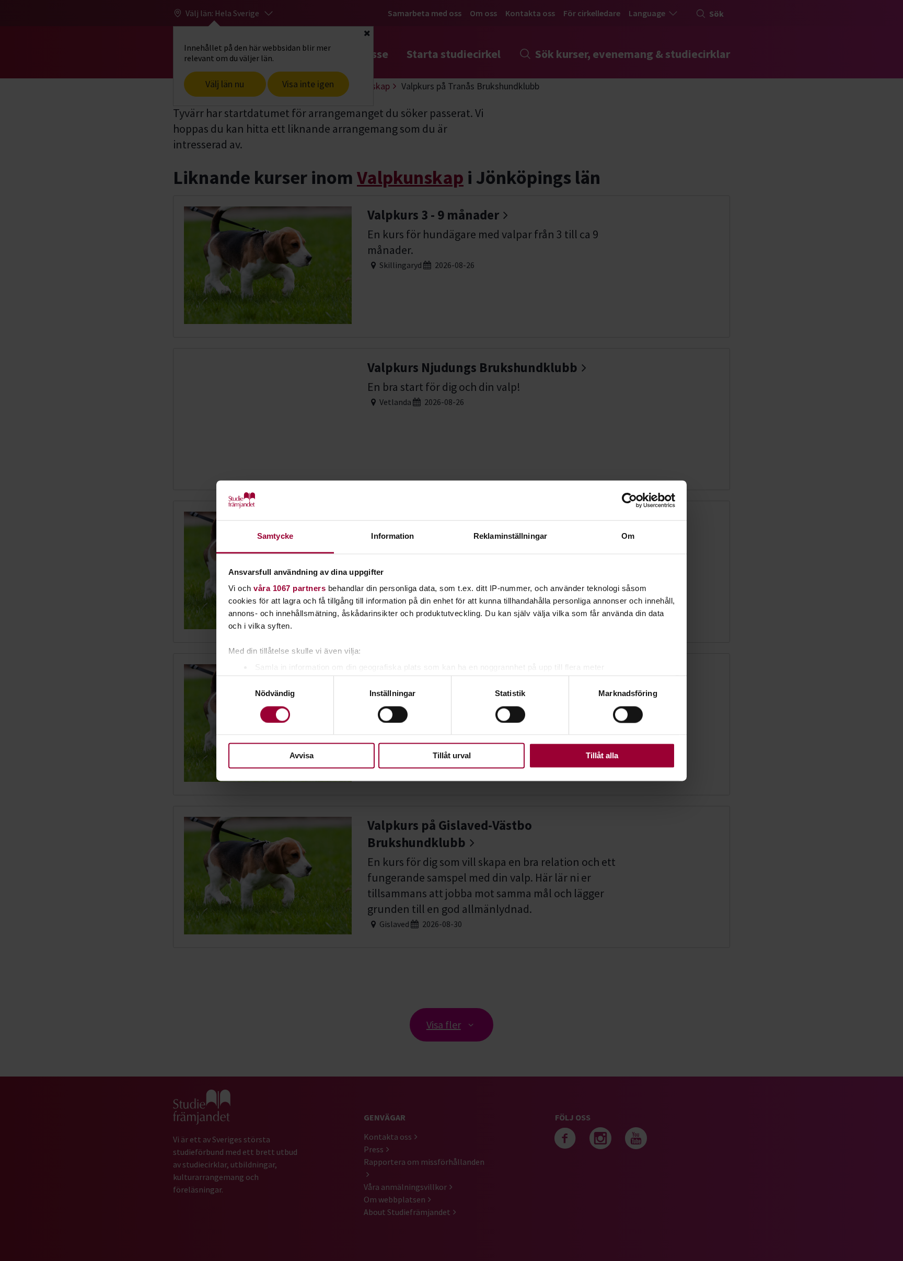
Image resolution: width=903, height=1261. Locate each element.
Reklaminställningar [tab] (510, 536)
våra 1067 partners (289, 588)
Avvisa (302, 755)
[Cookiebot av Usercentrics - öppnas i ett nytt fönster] (629, 500)
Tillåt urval (452, 755)
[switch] (393, 714)
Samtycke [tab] (275, 536)
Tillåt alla (602, 755)
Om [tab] (627, 536)
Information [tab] (392, 536)
